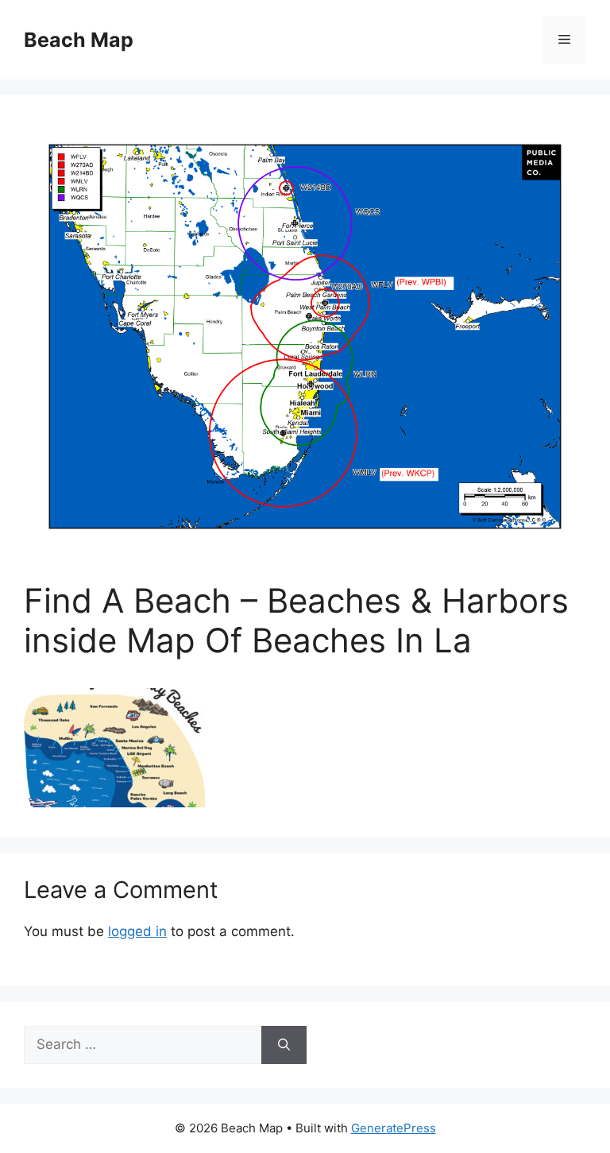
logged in (137, 931)
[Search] (284, 1045)
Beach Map (78, 40)
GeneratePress (393, 1128)
